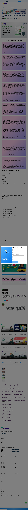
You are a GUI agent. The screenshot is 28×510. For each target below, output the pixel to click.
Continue (15, 262)
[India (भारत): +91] (13, 254)
